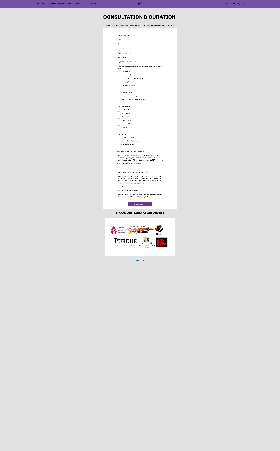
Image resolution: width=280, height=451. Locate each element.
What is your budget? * (124, 107)
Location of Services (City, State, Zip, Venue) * (130, 152)
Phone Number (121, 58)
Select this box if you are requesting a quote (130, 184)
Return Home (140, 260)
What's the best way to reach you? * (128, 190)
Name (118, 31)
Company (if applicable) (124, 49)
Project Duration (122, 134)
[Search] (234, 3)
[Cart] (243, 3)
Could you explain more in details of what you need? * (133, 172)
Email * (119, 40)
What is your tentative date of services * (129, 163)
